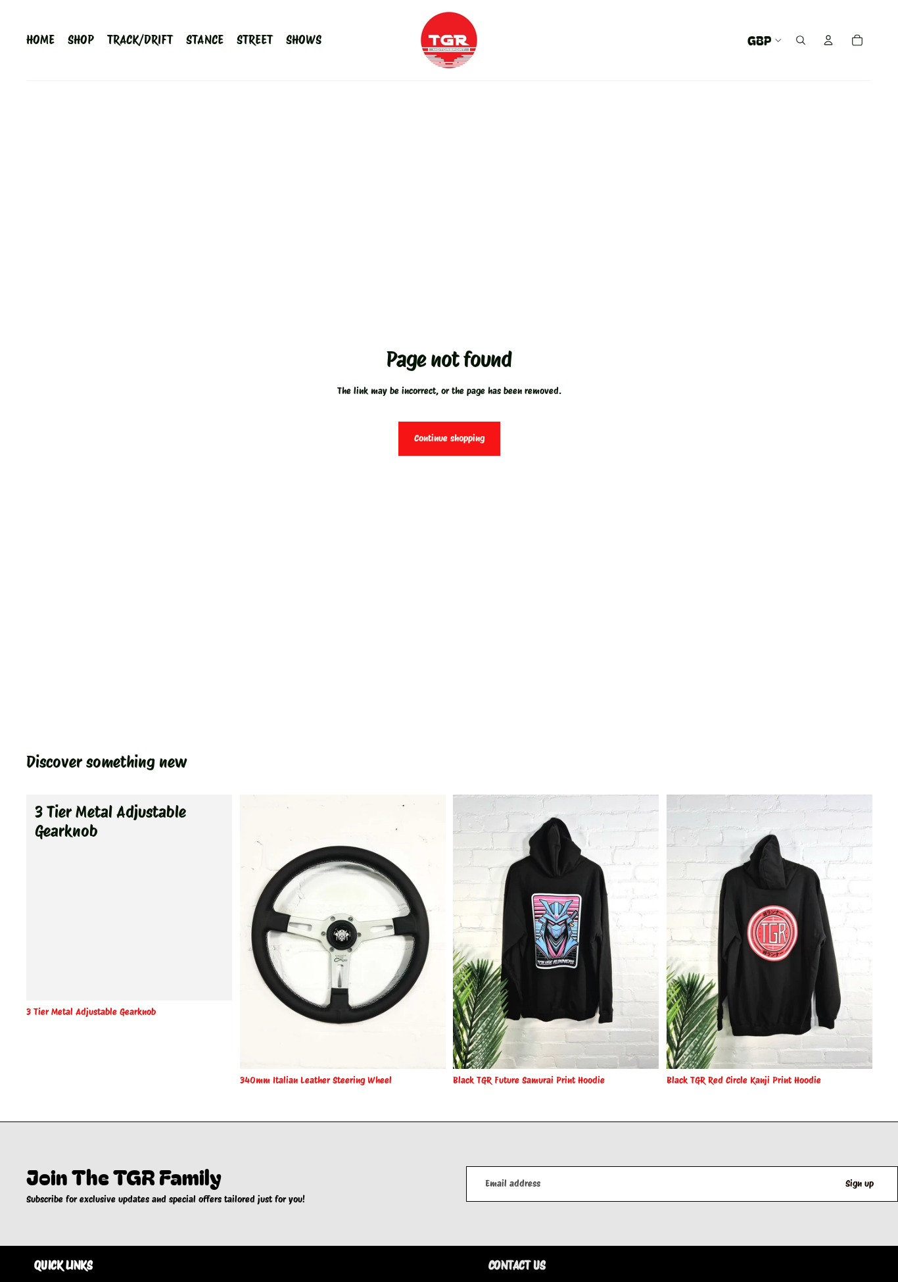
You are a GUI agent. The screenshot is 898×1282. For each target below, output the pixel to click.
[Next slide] (425, 932)
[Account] (828, 40)
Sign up (859, 1183)
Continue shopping (449, 438)
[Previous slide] (259, 932)
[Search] (800, 40)
